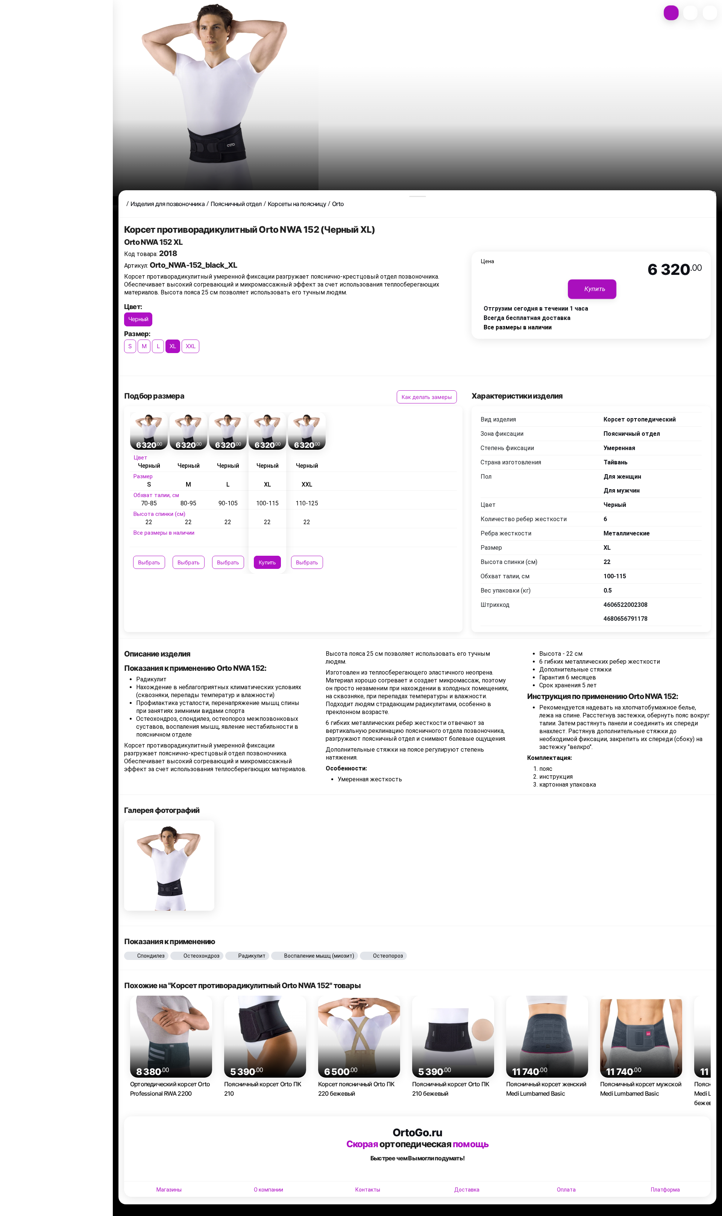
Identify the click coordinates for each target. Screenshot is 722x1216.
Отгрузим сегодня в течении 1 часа (536, 308)
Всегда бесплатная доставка (527, 317)
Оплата (566, 1190)
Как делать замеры (427, 397)
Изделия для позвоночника (167, 204)
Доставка (466, 1190)
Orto (338, 204)
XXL (191, 346)
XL (173, 346)
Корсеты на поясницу (297, 204)
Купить (267, 562)
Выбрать (149, 562)
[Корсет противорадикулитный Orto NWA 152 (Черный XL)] (169, 865)
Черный (138, 319)
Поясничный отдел (236, 204)
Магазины (169, 1190)
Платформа (665, 1190)
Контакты (367, 1190)
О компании (268, 1190)
